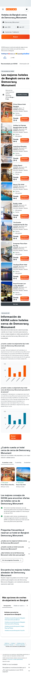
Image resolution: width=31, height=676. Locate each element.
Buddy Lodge (17, 203)
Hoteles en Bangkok (20, 644)
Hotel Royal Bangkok (20, 146)
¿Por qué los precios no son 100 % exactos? (13, 671)
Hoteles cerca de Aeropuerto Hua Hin (15, 630)
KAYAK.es (7, 643)
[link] (15, 437)
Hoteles (13, 643)
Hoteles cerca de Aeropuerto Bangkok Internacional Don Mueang (15, 623)
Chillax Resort (17, 165)
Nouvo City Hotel (18, 184)
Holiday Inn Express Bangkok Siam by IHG (20, 126)
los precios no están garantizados (15, 659)
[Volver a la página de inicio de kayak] (11, 9)
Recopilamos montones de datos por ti (14, 667)
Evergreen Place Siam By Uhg (20, 244)
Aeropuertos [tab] (7, 605)
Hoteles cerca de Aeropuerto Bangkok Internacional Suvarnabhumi (15, 618)
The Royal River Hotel (20, 264)
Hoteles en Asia (20, 643)
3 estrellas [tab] (18, 462)
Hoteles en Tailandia (8, 644)
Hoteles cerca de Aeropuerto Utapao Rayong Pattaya (14, 627)
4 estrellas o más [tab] (7, 462)
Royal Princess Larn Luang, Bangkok (19, 285)
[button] (3, 9)
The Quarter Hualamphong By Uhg (20, 223)
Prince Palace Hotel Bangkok (19, 105)
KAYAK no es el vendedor (10, 664)
